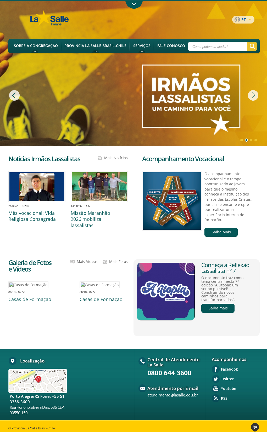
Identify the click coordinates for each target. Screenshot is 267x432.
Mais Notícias (116, 157)
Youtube (228, 388)
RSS (224, 398)
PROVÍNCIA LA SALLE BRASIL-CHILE (95, 45)
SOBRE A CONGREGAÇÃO (36, 45)
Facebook (229, 369)
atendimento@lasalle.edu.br (172, 395)
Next (254, 95)
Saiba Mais (221, 231)
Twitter (227, 378)
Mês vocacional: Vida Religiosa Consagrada (32, 216)
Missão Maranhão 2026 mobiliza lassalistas (90, 219)
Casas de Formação (29, 299)
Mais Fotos (118, 261)
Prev (15, 95)
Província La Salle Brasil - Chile (59, 21)
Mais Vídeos (87, 261)
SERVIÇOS (142, 45)
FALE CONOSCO (171, 45)
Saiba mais (218, 308)
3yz (255, 427)
